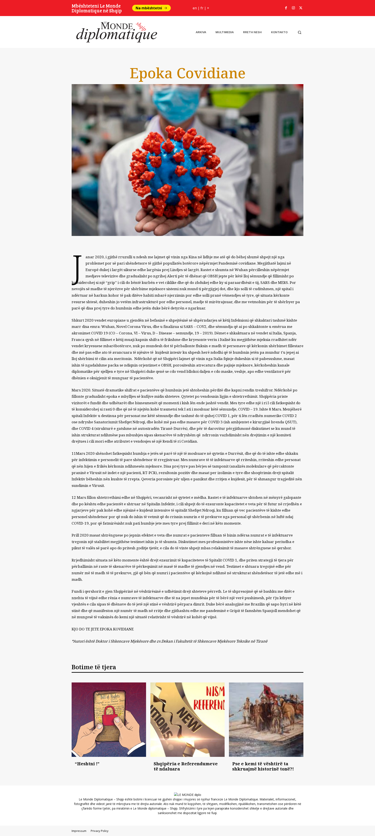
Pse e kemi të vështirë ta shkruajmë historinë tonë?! (263, 766)
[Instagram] (293, 8)
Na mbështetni (149, 8)
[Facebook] (286, 8)
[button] (299, 32)
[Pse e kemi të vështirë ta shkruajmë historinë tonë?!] (266, 719)
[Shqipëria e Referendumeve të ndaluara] (187, 719)
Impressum (79, 831)
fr (202, 8)
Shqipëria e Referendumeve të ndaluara (186, 766)
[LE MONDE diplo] (115, 32)
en (195, 8)
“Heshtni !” (87, 764)
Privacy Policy (100, 831)
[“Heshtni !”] (109, 719)
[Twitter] (300, 8)
